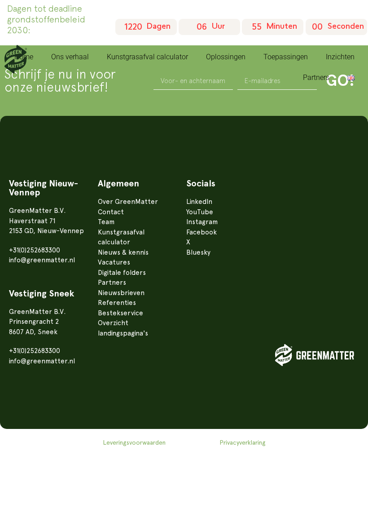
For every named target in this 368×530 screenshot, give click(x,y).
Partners (316, 77)
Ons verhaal (70, 57)
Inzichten (340, 57)
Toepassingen (285, 57)
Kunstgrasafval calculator (147, 57)
